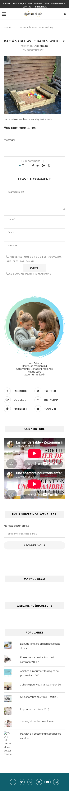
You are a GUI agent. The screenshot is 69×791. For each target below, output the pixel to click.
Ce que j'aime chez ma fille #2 (37, 721)
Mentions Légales (55, 3)
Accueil (6, 3)
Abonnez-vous (34, 545)
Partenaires (35, 3)
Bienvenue (41, 6)
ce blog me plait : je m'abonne (30, 273)
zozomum (41, 45)
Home (7, 27)
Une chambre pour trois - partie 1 (39, 696)
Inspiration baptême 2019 (34, 709)
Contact (28, 6)
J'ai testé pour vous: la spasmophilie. (40, 684)
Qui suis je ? (19, 3)
